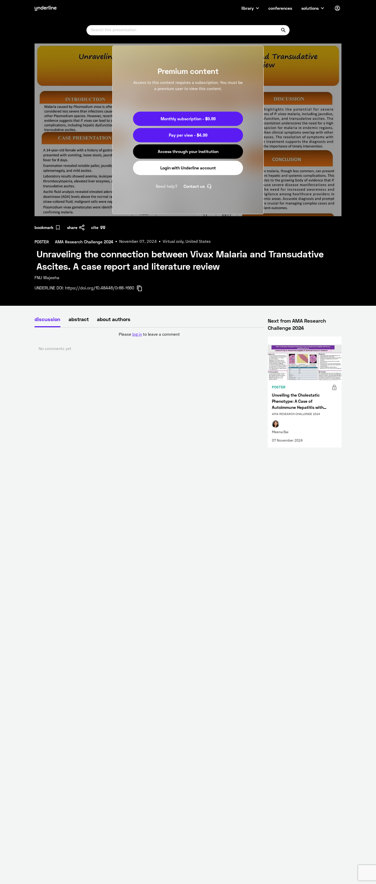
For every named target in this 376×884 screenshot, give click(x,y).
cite (94, 227)
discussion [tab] (47, 319)
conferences (280, 8)
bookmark (44, 227)
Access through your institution (188, 151)
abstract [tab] (79, 319)
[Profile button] (337, 8)
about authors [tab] (113, 319)
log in (137, 335)
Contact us (194, 186)
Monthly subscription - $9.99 (188, 118)
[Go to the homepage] (46, 8)
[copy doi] (142, 288)
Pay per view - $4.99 (188, 135)
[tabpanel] (149, 342)
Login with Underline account (188, 167)
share (72, 227)
